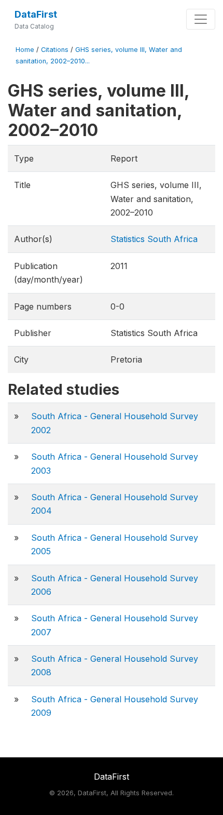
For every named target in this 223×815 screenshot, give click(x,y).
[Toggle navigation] (200, 19)
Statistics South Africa (154, 239)
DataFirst (36, 14)
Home (25, 50)
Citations (54, 50)
